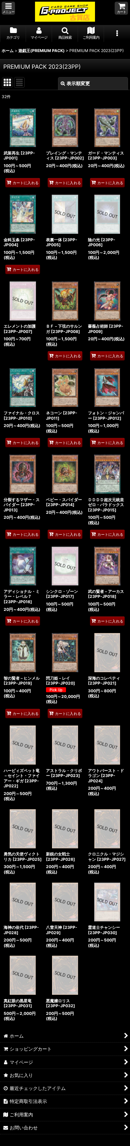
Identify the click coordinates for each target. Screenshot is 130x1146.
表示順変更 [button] (78, 83)
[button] (8, 8)
